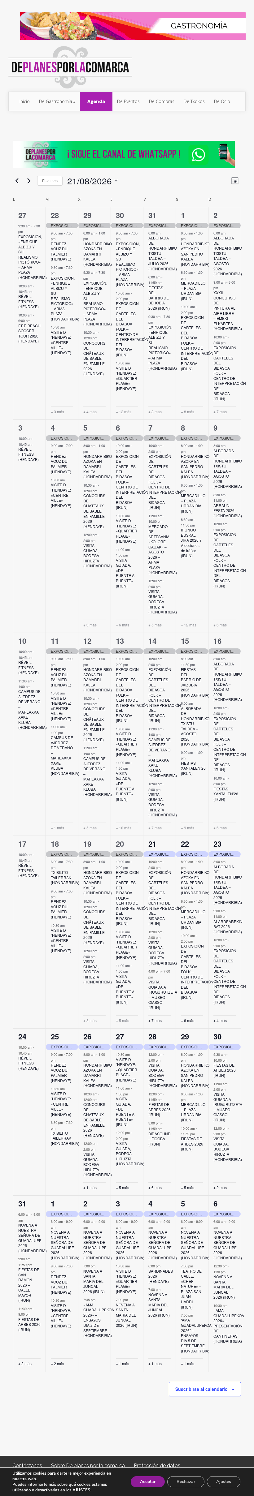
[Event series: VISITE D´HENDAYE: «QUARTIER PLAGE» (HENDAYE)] (133, 362)
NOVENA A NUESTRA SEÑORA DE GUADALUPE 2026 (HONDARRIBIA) (32, 1237)
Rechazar (186, 1482)
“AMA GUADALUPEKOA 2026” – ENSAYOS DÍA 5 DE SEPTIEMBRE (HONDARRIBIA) (196, 1335)
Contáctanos (27, 1465)
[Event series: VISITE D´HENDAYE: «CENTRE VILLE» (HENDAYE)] (68, 327)
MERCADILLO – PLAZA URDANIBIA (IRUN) (193, 290)
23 (217, 843)
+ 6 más (122, 624)
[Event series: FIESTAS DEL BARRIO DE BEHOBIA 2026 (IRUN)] (165, 282)
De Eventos (128, 101)
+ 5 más (155, 624)
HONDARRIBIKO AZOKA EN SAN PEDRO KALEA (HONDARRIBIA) (195, 254)
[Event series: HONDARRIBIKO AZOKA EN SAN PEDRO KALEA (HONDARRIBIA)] (188, 238)
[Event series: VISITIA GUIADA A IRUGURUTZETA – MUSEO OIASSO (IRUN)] (156, 976)
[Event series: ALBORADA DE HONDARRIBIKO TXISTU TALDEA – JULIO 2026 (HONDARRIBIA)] (163, 232)
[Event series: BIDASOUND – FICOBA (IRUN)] (165, 1128)
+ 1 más (57, 827)
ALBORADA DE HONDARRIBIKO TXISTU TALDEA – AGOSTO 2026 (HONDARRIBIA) (227, 255)
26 (87, 1036)
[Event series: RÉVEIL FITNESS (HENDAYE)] (35, 291)
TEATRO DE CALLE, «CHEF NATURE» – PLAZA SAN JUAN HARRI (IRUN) (191, 1288)
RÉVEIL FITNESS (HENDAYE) (28, 301)
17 (22, 843)
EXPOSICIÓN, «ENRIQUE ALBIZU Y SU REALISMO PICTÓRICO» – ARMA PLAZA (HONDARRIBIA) (32, 257)
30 (120, 215)
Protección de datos (157, 1465)
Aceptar (147, 1482)
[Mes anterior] (16, 180)
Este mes (50, 180)
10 (22, 640)
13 (120, 640)
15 (185, 640)
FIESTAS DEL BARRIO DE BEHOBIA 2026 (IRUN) (159, 298)
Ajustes (223, 1482)
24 (22, 1036)
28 (55, 215)
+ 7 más (220, 411)
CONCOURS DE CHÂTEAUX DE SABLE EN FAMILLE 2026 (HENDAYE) (94, 358)
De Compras (161, 101)
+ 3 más (57, 411)
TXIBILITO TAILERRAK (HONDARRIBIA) (65, 877)
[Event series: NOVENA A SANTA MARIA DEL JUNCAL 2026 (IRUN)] (98, 1265)
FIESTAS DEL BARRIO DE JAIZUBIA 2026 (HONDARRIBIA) (195, 682)
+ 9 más (187, 827)
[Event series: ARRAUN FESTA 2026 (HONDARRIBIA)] (230, 500)
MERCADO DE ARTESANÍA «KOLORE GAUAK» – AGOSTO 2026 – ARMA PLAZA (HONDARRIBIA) (162, 549)
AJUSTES (81, 1490)
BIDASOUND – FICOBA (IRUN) (159, 1138)
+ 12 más (123, 411)
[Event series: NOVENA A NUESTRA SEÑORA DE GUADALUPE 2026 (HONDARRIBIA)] (26, 1220)
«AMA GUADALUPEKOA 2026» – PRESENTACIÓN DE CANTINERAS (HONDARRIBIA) (228, 1325)
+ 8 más (155, 411)
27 (22, 215)
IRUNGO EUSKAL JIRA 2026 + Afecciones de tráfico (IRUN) (191, 542)
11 (55, 640)
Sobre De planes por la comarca (88, 1465)
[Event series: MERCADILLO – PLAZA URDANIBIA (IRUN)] (188, 278)
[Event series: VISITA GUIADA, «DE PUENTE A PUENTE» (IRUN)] (131, 554)
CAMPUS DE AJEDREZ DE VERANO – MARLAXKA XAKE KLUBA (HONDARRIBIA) (32, 709)
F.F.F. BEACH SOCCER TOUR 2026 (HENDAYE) (29, 333)
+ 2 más (220, 1187)
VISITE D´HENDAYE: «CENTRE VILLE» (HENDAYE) (61, 342)
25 (55, 1036)
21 (152, 843)
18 (55, 843)
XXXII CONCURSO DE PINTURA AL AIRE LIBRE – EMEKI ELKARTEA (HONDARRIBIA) (227, 310)
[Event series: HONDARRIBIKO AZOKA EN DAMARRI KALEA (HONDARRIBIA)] (91, 238)
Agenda (96, 101)
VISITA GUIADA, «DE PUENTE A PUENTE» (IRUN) (125, 572)
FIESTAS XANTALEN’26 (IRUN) (193, 768)
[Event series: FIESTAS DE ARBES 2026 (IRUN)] (165, 1099)
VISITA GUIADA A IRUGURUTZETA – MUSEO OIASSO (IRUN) (162, 994)
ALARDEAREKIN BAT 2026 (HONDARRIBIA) (228, 926)
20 (120, 843)
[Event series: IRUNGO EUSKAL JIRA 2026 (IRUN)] (198, 524)
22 (185, 843)
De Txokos (194, 101)
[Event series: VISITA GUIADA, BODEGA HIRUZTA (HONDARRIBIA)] (98, 540)
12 (87, 640)
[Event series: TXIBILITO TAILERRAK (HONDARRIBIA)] (58, 867)
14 (152, 640)
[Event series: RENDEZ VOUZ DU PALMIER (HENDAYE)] (58, 238)
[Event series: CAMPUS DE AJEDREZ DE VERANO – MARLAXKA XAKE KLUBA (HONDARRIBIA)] (33, 686)
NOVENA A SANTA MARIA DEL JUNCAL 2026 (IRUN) (94, 1281)
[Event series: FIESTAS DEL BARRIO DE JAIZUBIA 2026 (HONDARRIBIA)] (198, 664)
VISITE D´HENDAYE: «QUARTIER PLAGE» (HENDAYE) (126, 378)
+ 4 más (90, 411)
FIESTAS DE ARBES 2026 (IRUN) (159, 1109)
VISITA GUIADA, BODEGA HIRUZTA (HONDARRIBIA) (97, 555)
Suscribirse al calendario (201, 1389)
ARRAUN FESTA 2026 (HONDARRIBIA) (227, 510)
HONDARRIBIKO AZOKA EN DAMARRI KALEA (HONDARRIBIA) (97, 254)
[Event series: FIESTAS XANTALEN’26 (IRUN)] (188, 757)
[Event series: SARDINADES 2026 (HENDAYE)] (163, 1265)
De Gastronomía (55, 101)
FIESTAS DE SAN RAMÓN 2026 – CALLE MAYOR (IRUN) (28, 1285)
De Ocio (222, 101)
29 (87, 215)
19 (87, 843)
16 (217, 640)
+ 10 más (123, 827)
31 (152, 215)
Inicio (25, 101)
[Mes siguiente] (29, 180)
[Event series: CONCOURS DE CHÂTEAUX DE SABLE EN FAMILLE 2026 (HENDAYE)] (100, 337)
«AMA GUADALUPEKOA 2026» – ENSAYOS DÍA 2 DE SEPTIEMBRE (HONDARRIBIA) (98, 1320)
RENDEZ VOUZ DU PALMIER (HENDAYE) (61, 251)
